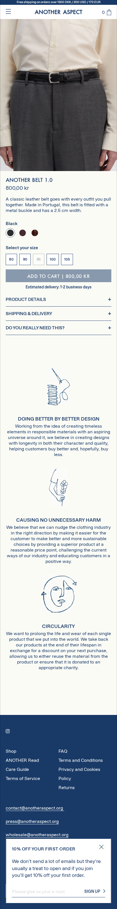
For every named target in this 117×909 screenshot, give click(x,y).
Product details (26, 299)
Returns (66, 787)
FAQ (62, 751)
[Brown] (22, 233)
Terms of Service (23, 778)
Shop (11, 751)
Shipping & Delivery (29, 313)
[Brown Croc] (34, 233)
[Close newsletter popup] (101, 847)
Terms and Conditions (80, 760)
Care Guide (17, 769)
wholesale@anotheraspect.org (37, 834)
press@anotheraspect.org (32, 821)
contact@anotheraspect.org (35, 808)
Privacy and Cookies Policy (79, 770)
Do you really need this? (35, 327)
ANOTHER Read (22, 760)
